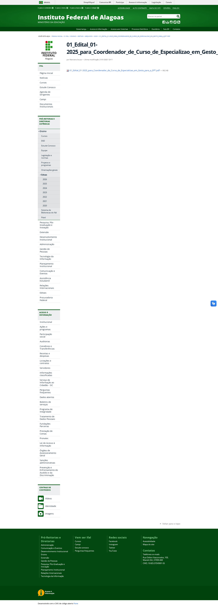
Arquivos (88, 36)
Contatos (176, 29)
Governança (81, 29)
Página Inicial (57, 36)
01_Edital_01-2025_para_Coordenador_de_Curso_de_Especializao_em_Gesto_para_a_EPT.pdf (114, 70)
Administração (47, 545)
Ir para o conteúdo (45, 8)
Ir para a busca (76, 8)
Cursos (78, 541)
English (176, 8)
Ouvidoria (156, 29)
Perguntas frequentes (84, 551)
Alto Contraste (140, 8)
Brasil (47, 2)
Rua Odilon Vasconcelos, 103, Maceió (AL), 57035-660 (155, 558)
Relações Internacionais (51, 573)
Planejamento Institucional (53, 570)
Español (167, 8)
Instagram (171, 22)
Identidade (50, 506)
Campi (78, 544)
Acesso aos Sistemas (119, 29)
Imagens (49, 513)
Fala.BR (166, 29)
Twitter (175, 22)
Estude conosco (82, 547)
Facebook (163, 22)
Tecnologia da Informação (52, 576)
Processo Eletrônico (140, 29)
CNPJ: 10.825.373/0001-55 (154, 563)
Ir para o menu (61, 8)
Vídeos (48, 498)
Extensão (45, 558)
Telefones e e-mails (151, 554)
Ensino (73, 36)
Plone (76, 603)
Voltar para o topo (171, 523)
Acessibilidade (124, 8)
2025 (96, 36)
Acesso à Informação (98, 29)
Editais (80, 36)
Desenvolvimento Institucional (54, 551)
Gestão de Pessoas (49, 561)
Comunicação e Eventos (51, 548)
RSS (178, 22)
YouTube (167, 22)
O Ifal (66, 36)
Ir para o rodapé (91, 8)
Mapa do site (154, 8)
